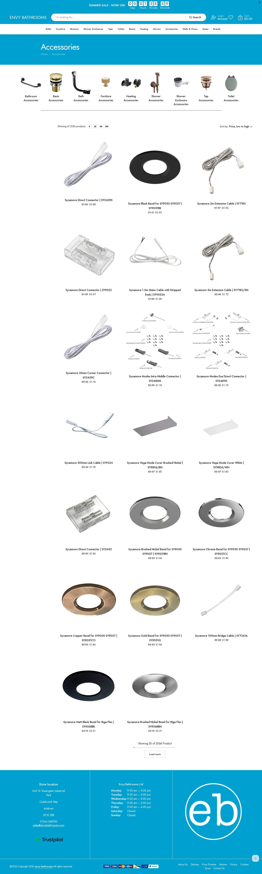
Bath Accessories (81, 98)
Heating (144, 29)
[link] (31, 82)
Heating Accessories (131, 98)
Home (44, 54)
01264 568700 (48, 822)
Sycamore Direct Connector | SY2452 (89, 549)
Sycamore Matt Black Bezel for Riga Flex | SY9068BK (88, 724)
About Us (183, 864)
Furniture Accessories (106, 98)
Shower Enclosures (93, 29)
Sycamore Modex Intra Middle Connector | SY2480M (155, 378)
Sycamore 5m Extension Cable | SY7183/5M (221, 290)
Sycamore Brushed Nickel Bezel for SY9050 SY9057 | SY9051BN (155, 551)
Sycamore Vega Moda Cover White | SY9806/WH (221, 465)
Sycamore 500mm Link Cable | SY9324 (89, 463)
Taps (110, 29)
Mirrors (157, 29)
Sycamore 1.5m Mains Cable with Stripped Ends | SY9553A (155, 292)
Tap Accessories (206, 98)
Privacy (233, 864)
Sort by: (224, 126)
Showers (74, 29)
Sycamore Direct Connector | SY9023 (89, 290)
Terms (207, 868)
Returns (223, 864)
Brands (216, 29)
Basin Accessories (56, 98)
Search (197, 17)
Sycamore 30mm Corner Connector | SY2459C (88, 375)
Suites (205, 29)
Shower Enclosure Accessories (181, 100)
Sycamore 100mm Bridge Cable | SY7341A (221, 636)
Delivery (195, 864)
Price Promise (209, 864)
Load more (155, 754)
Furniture (60, 29)
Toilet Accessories (231, 98)
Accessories (171, 29)
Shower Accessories (156, 98)
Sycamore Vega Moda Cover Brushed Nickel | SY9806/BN (155, 465)
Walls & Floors (190, 29)
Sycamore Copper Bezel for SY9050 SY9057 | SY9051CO (88, 638)
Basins (132, 29)
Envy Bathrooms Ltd (131, 784)
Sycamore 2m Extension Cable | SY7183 (221, 204)
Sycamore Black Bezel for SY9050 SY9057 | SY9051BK (155, 206)
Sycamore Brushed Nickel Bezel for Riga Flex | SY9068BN (155, 724)
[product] (89, 165)
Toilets (121, 29)
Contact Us (219, 868)
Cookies (244, 864)
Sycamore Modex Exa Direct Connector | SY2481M (221, 378)
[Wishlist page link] (230, 17)
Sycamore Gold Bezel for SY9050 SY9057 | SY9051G (155, 638)
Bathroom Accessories (31, 98)
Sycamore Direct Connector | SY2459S (89, 200)
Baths (48, 29)
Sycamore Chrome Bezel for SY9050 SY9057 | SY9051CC (221, 551)
